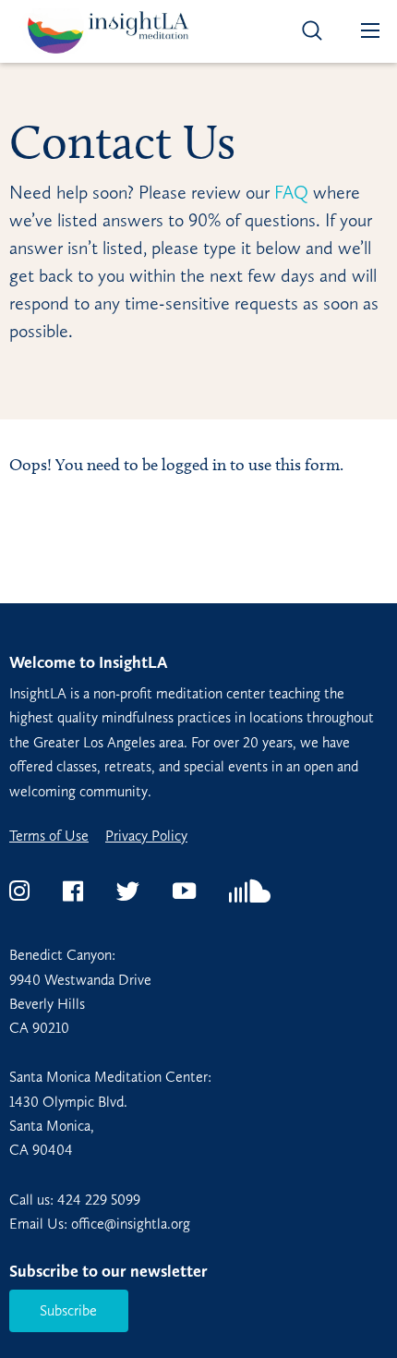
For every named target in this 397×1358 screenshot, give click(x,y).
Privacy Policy (146, 836)
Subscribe (68, 1310)
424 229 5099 (98, 1199)
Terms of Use (49, 836)
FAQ (289, 192)
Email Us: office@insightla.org (99, 1223)
